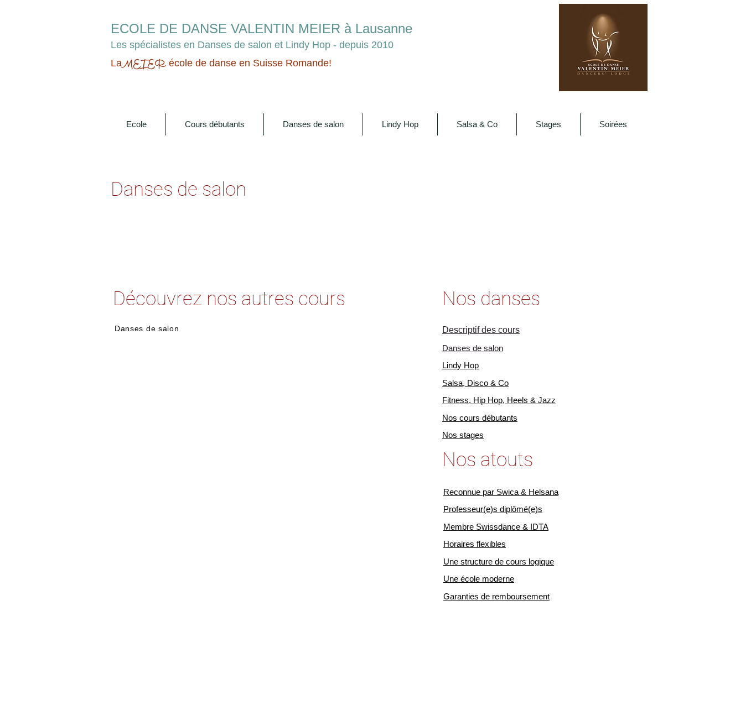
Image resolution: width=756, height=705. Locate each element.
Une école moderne (478, 578)
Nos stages (463, 435)
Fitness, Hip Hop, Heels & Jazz (499, 400)
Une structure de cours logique (498, 561)
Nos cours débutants (479, 417)
